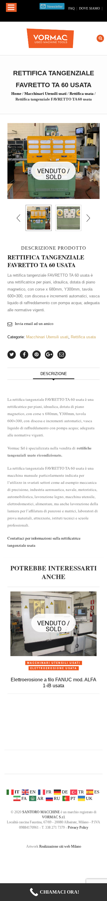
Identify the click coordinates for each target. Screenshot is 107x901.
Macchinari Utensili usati (45, 93)
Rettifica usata (82, 93)
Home (16, 93)
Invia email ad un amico (34, 323)
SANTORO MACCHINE (41, 812)
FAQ (71, 8)
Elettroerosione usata (53, 668)
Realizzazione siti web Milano (60, 846)
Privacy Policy (78, 827)
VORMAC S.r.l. (53, 817)
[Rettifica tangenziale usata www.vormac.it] (68, 218)
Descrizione (53, 373)
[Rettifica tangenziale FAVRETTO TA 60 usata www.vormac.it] (53, 160)
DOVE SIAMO (89, 8)
